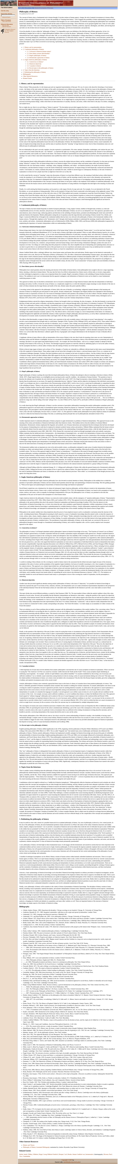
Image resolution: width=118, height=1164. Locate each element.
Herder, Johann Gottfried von (76, 1154)
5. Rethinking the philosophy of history (34, 72)
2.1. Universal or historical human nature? (39, 51)
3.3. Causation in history (34, 66)
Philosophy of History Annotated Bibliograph (36, 1147)
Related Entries (27, 78)
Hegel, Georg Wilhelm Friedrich (48, 1154)
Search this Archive (6, 14)
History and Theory (28, 1145)
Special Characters (6, 26)
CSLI (8, 31)
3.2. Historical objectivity (34, 64)
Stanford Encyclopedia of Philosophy (44, 8)
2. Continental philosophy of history (33, 49)
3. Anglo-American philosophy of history (35, 59)
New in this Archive (6, 21)
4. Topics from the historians (31, 70)
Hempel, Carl (63, 1154)
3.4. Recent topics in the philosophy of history (40, 68)
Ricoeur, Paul (108, 1154)
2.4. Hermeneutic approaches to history (38, 57)
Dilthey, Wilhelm (33, 1154)
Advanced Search (6, 17)
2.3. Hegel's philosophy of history (36, 55)
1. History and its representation (32, 47)
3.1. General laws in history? (35, 62)
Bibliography (27, 74)
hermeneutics (89, 1154)
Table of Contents (6, 20)
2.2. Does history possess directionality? (38, 53)
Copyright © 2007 (67, 1160)
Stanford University (8, 31)
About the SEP (5, 25)
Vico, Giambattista (24, 1156)
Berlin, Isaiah (23, 1154)
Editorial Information (7, 24)
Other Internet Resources (30, 76)
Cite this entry (5, 10)
